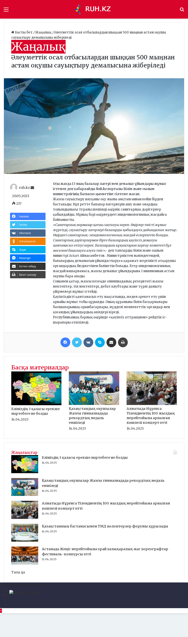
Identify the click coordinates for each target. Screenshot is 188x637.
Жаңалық (43, 32)
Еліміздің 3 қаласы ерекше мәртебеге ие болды (35, 411)
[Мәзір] (6, 11)
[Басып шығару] (123, 342)
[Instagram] (5, 600)
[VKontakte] (88, 342)
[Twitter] (77, 342)
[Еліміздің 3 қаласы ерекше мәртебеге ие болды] (36, 404)
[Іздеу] (181, 11)
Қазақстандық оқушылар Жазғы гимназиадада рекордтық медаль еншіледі (92, 415)
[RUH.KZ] (94, 9)
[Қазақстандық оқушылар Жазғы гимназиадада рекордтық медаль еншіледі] (94, 404)
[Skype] (100, 342)
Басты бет (23, 32)
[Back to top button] (1, 611)
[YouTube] (5, 595)
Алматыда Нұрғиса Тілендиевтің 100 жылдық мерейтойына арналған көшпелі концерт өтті (151, 415)
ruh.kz (24, 188)
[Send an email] (32, 188)
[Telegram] (5, 605)
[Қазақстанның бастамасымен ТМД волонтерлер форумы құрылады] (24, 540)
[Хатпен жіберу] (111, 342)
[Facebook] (65, 342)
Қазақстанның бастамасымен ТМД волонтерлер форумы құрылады (105, 526)
